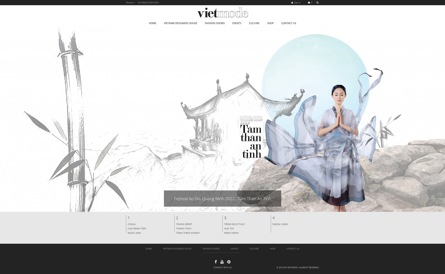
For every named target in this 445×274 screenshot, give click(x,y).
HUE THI (229, 228)
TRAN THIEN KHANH (188, 232)
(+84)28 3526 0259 (149, 2)
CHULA (132, 224)
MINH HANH (231, 232)
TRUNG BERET (184, 224)
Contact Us (288, 23)
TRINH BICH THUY (234, 224)
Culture (254, 23)
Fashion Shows (215, 23)
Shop (270, 23)
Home (152, 23)
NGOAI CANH (280, 224)
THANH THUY (183, 228)
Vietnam (130, 2)
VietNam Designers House (180, 23)
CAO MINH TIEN (137, 228)
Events (236, 23)
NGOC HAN (134, 232)
